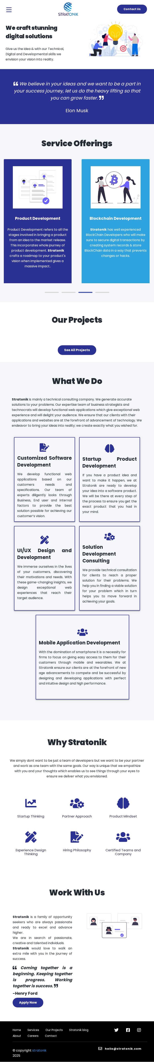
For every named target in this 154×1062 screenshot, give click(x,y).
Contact (51, 1036)
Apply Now (28, 1002)
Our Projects (54, 1030)
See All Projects (77, 350)
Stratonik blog (78, 1030)
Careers (32, 1036)
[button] (51, 292)
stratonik (39, 1050)
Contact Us (132, 9)
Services (33, 1030)
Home (17, 1030)
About (17, 1036)
